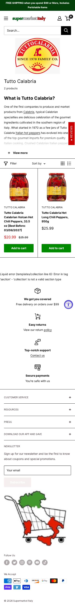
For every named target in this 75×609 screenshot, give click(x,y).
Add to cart (18, 248)
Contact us (37, 355)
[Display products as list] (69, 163)
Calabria (28, 111)
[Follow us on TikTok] (45, 562)
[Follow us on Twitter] (14, 562)
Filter (13, 163)
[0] (67, 18)
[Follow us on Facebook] (7, 562)
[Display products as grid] (62, 163)
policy (48, 329)
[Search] (66, 30)
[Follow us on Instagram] (22, 562)
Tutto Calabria (14, 207)
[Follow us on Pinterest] (29, 562)
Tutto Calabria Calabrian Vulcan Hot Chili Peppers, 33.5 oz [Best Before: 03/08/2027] (18, 221)
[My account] (60, 18)
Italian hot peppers (28, 132)
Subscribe (17, 482)
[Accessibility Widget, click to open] (68, 304)
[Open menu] (6, 18)
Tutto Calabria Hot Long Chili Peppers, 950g (55, 217)
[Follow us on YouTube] (37, 562)
